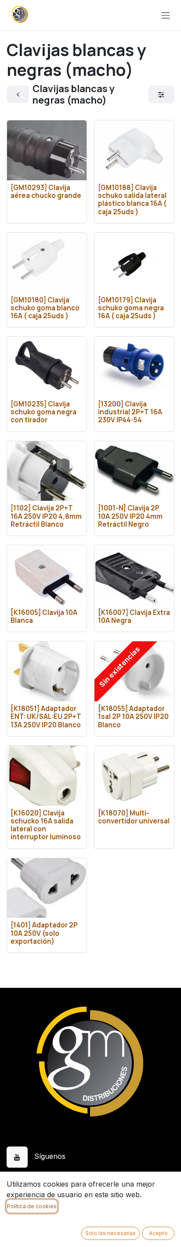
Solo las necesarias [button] (110, 1233)
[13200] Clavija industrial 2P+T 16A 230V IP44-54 (130, 411)
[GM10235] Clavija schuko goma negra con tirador (43, 411)
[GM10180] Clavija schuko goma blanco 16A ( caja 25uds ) (45, 307)
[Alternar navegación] (165, 15)
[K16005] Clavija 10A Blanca (44, 616)
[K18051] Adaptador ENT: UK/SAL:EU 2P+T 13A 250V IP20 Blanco (46, 716)
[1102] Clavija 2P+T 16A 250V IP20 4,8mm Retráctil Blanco (46, 516)
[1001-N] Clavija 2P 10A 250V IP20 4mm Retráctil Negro (130, 516)
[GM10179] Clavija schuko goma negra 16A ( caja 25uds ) (131, 307)
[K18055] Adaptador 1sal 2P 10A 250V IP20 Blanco (133, 716)
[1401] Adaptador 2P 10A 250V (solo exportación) (44, 932)
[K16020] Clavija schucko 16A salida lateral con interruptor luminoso (46, 825)
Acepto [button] (158, 1233)
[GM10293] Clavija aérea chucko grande (46, 191)
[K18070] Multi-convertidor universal (134, 817)
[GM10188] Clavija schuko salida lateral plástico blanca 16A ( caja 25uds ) (132, 199)
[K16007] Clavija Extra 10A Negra (134, 616)
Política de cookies (32, 1206)
